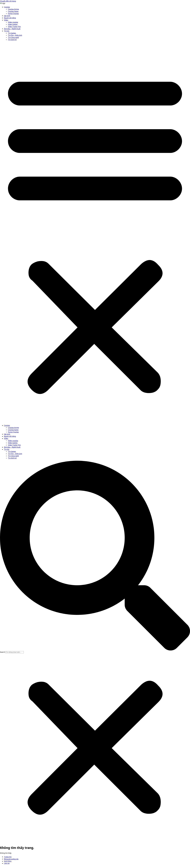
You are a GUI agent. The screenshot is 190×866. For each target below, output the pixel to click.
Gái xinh (7, 16)
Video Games (13, 24)
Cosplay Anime (13, 9)
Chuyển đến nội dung (8, 1)
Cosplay (7, 7)
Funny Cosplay (13, 13)
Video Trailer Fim (14, 26)
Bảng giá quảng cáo (11, 859)
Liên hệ (7, 863)
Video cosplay (13, 22)
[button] (95, 232)
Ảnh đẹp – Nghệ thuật (12, 29)
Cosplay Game (13, 11)
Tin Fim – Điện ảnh (15, 35)
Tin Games (12, 33)
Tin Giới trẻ (12, 40)
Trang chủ (7, 857)
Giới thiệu (7, 861)
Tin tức (6, 31)
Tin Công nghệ (13, 37)
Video (6, 20)
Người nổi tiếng (10, 18)
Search (2, 652)
